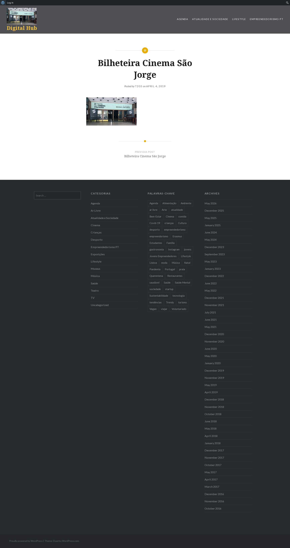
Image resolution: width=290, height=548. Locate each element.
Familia (170, 242)
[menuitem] (3, 2)
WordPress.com (70, 540)
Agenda (182, 19)
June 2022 (211, 283)
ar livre (153, 209)
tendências (156, 302)
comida (182, 216)
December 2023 (214, 247)
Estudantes (156, 242)
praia (182, 269)
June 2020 (211, 348)
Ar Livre (96, 210)
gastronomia (157, 249)
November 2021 (214, 305)
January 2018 (213, 443)
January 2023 (213, 268)
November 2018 (214, 406)
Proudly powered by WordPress (26, 540)
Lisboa (153, 262)
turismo (182, 302)
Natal (187, 262)
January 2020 (213, 363)
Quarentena (156, 275)
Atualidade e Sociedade (210, 19)
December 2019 (214, 370)
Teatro (95, 290)
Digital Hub (22, 28)
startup (169, 289)
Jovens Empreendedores (163, 256)
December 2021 (214, 297)
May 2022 (210, 290)
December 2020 (214, 334)
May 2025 (210, 217)
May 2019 (210, 385)
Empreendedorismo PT (266, 19)
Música (95, 275)
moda (164, 262)
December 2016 (214, 494)
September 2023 (215, 254)
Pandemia (155, 269)
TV (92, 297)
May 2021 (210, 326)
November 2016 (214, 501)
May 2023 (210, 261)
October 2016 (213, 508)
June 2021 (211, 319)
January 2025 (213, 225)
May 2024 (210, 239)
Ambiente (186, 203)
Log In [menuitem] (10, 2)
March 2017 (212, 486)
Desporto (97, 239)
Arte (164, 209)
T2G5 (138, 86)
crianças (169, 223)
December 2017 (214, 450)
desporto (155, 229)
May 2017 (210, 472)
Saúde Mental (182, 282)
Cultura (182, 223)
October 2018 (213, 414)
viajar (164, 308)
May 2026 (210, 203)
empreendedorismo (174, 229)
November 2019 (214, 377)
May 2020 (210, 355)
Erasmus (177, 236)
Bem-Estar (155, 216)
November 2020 (214, 341)
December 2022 (214, 275)
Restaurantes (174, 275)
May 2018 (210, 428)
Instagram (174, 249)
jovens (187, 249)
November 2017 (214, 457)
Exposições (98, 254)
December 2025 (214, 210)
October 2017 (213, 464)
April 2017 (211, 479)
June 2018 (211, 421)
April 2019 (211, 392)
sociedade (155, 289)
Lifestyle (239, 19)
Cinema (95, 225)
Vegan (153, 308)
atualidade (177, 209)
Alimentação (169, 203)
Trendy (170, 302)
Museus (95, 268)
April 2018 (211, 435)
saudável (154, 282)
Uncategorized (100, 305)
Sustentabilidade (159, 295)
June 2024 (211, 232)
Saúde (94, 283)
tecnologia (179, 295)
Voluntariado (179, 308)
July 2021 (210, 312)
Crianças (96, 232)
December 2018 (214, 399)
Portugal (170, 269)
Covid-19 (155, 223)
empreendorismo (159, 236)
